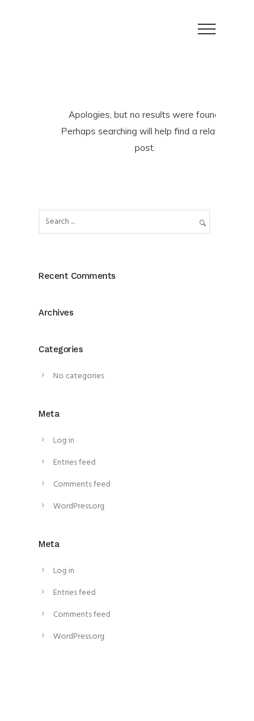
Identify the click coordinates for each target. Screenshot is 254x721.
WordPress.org (79, 506)
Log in (63, 441)
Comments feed (81, 484)
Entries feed (74, 462)
